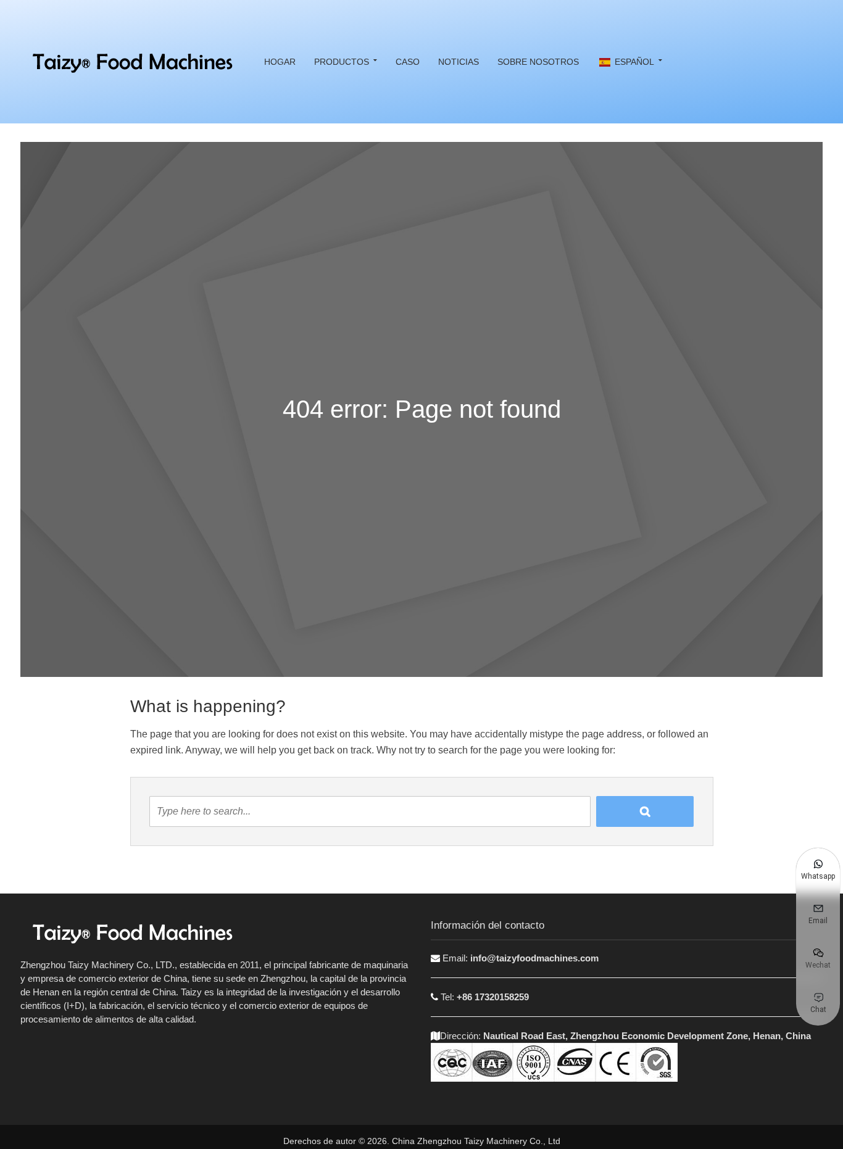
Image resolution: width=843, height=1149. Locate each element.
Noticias (458, 62)
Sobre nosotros (538, 62)
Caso (408, 62)
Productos (341, 62)
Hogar (280, 62)
